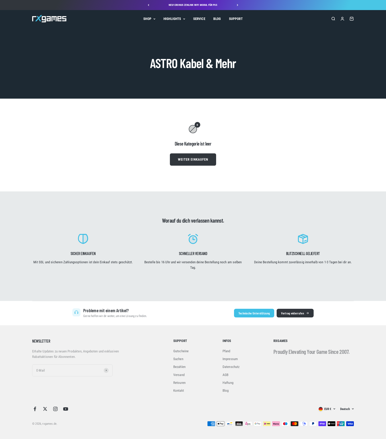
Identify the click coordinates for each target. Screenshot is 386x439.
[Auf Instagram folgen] (55, 409)
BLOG (217, 19)
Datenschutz (231, 367)
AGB (226, 375)
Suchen (178, 359)
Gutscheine (181, 351)
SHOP (147, 19)
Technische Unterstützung (254, 313)
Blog (226, 390)
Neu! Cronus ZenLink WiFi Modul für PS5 (193, 4)
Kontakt (178, 390)
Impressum (230, 359)
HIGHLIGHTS (172, 19)
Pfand (226, 351)
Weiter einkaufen (193, 159)
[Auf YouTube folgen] (65, 409)
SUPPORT (236, 19)
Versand (179, 375)
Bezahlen (179, 367)
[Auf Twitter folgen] (45, 409)
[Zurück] (148, 5)
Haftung (228, 383)
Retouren (179, 383)
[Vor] (237, 5)
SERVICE (199, 19)
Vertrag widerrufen (292, 313)
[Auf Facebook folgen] (35, 409)
